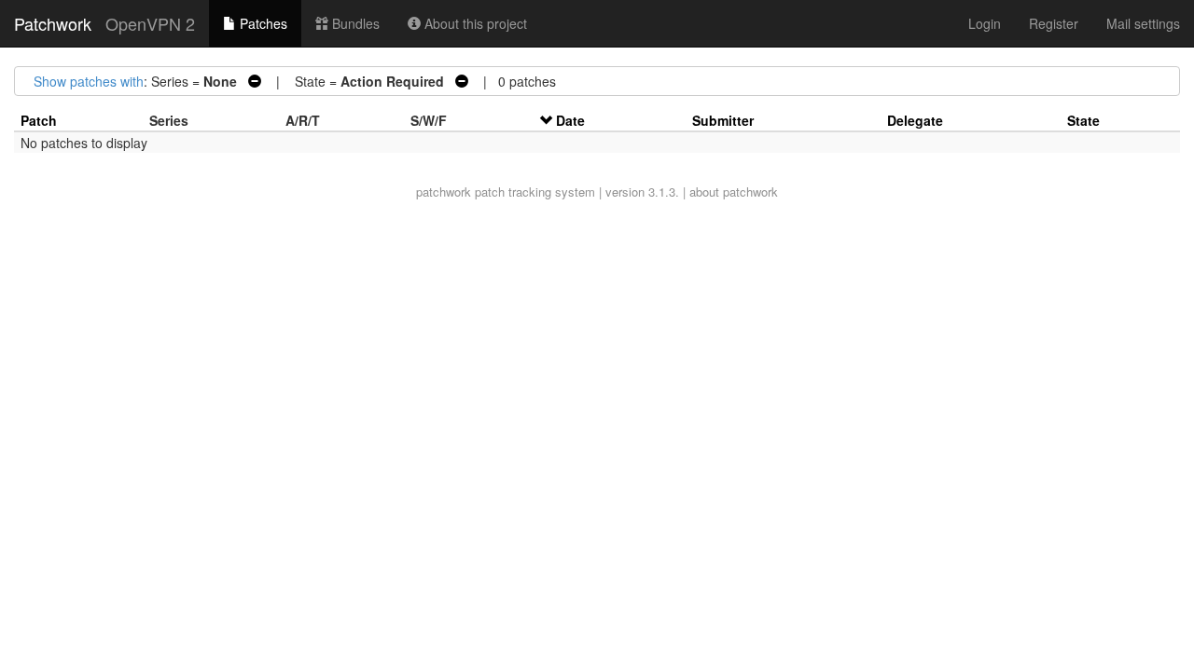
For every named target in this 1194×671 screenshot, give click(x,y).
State (1083, 120)
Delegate (915, 120)
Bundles (354, 23)
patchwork (443, 191)
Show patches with (89, 81)
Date (570, 120)
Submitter (723, 120)
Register (1053, 23)
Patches (261, 23)
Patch (39, 120)
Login (984, 23)
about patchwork (733, 191)
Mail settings (1143, 23)
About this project (474, 23)
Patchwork (52, 23)
